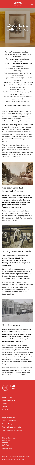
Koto (11, 459)
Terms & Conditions (9, 421)
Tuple (22, 459)
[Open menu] (32, 4)
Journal (4, 403)
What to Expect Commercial (12, 430)
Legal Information (8, 418)
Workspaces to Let (8, 400)
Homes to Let (7, 397)
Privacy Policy (7, 424)
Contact (5, 410)
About (4, 407)
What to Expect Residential (11, 427)
